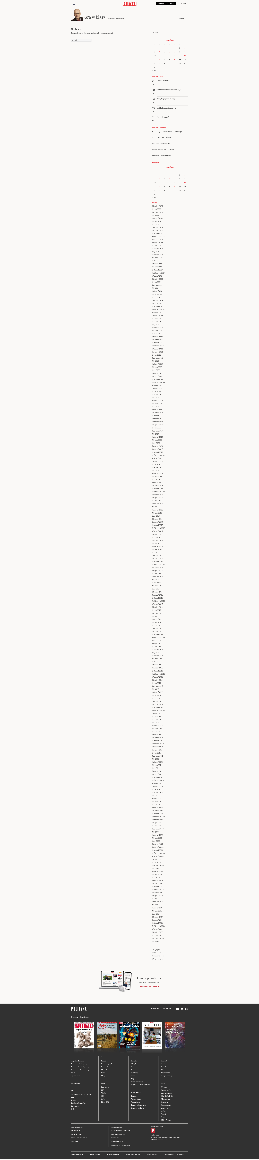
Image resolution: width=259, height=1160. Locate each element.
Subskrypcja (167, 1008)
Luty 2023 (156, 334)
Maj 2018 (155, 507)
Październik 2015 (158, 601)
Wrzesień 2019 (157, 458)
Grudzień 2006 (157, 920)
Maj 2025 (155, 252)
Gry (132, 1078)
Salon (73, 1072)
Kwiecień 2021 (157, 400)
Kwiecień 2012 (157, 726)
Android (156, 1135)
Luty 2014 (156, 662)
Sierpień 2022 (157, 352)
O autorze (182, 18)
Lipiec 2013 (156, 683)
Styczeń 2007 (157, 917)
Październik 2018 (158, 492)
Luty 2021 (156, 407)
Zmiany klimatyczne (138, 1105)
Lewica (73, 1100)
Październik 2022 (158, 346)
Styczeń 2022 (157, 373)
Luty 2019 (156, 479)
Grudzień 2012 (157, 704)
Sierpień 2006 (157, 932)
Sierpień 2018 (157, 498)
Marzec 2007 (157, 911)
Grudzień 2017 (157, 522)
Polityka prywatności (118, 1134)
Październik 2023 (158, 309)
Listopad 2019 (157, 452)
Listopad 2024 (157, 270)
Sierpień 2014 (157, 644)
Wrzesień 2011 (157, 747)
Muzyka (134, 1064)
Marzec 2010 (157, 802)
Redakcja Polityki (77, 1127)
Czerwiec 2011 (157, 756)
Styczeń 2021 (157, 410)
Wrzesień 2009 (157, 820)
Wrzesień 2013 (157, 677)
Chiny (103, 1076)
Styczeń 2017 (157, 555)
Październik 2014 (158, 637)
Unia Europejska (107, 1064)
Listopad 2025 (157, 233)
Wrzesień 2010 (157, 783)
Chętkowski (165, 1072)
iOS (152, 1135)
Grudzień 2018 (157, 486)
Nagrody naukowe (137, 1108)
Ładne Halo (137, 1154)
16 (185, 56)
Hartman (164, 1064)
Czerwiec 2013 (157, 686)
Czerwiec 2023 (157, 322)
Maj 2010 (155, 795)
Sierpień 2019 (157, 461)
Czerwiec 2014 (157, 650)
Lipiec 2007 (156, 899)
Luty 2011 (155, 768)
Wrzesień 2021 (157, 385)
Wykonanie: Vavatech (152, 1154)
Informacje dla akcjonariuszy (121, 1145)
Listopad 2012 (157, 707)
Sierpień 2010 (157, 786)
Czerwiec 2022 (157, 358)
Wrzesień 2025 (157, 239)
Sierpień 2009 (157, 823)
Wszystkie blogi (167, 1076)
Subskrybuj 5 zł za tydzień (148, 986)
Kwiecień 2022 (157, 364)
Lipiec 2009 (156, 826)
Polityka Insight (95, 1154)
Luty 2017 (156, 552)
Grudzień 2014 (157, 631)
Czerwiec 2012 (157, 719)
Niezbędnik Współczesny (80, 1070)
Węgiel (103, 1093)
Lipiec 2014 (156, 647)
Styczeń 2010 (157, 808)
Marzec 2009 (157, 838)
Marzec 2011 (157, 765)
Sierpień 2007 (157, 896)
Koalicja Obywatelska (78, 1103)
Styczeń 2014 (157, 665)
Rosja (103, 1072)
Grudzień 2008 (157, 847)
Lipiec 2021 (156, 391)
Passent (164, 1061)
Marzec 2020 (157, 440)
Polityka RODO (115, 1138)
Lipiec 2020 (156, 428)
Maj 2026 (155, 215)
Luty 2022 (156, 370)
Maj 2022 (155, 361)
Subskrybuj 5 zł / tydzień (166, 3)
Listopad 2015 (157, 598)
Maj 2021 (155, 397)
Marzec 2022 (157, 367)
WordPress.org (157, 959)
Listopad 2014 (157, 634)
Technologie (135, 1102)
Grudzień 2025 (157, 230)
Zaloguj (183, 3)
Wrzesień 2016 (157, 568)
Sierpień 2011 (157, 750)
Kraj (72, 1090)
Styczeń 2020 (157, 446)
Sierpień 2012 (157, 713)
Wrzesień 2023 (157, 312)
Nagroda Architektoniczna (140, 1084)
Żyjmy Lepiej (75, 1076)
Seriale (133, 1070)
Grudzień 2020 (157, 413)
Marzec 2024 (157, 294)
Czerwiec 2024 (157, 285)
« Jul (154, 70)
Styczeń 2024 (157, 300)
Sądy (73, 1109)
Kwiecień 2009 (157, 835)
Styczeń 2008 (157, 880)
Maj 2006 (155, 941)
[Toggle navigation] (74, 4)
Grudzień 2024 (157, 267)
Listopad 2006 (157, 923)
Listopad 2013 (157, 671)
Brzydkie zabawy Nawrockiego (169, 131)
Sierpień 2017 (157, 534)
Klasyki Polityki (167, 1096)
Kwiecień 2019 (157, 473)
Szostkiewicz (166, 1067)
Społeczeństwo (166, 1093)
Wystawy (134, 1072)
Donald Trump (106, 1067)
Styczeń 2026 (157, 227)
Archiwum (165, 1108)
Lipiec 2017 (156, 537)
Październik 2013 (158, 674)
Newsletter (155, 1008)
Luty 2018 (156, 516)
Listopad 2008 (157, 850)
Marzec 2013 (157, 695)
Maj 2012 (155, 723)
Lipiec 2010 (156, 789)
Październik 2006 (158, 926)
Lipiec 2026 (156, 209)
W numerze (74, 1057)
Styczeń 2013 (157, 701)
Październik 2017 (158, 528)
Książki (134, 1061)
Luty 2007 (156, 914)
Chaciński (164, 1070)
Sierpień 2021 (157, 388)
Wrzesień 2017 (157, 531)
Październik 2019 (158, 455)
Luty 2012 (156, 732)
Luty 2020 (156, 443)
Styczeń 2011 (157, 771)
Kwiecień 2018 (157, 510)
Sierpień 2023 (157, 315)
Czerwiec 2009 (158, 829)
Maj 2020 (155, 434)
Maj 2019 (155, 470)
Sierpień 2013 (157, 680)
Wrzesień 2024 (157, 276)
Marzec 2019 (157, 476)
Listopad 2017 (157, 525)
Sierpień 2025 (157, 243)
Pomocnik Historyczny (79, 1064)
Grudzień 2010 (157, 774)
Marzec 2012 (157, 729)
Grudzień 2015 (157, 595)
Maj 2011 (155, 759)
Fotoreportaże (166, 1105)
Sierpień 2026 (157, 206)
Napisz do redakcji (77, 1134)
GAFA (103, 1099)
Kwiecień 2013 (157, 692)
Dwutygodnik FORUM (77, 1154)
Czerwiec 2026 (157, 212)
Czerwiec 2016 (157, 577)
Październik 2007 (158, 890)
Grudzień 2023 (157, 303)
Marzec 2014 (157, 659)
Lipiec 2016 (156, 574)
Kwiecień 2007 (157, 908)
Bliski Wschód (106, 1070)
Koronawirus (75, 1083)
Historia (164, 1087)
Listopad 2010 (157, 777)
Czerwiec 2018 (157, 504)
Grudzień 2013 (157, 668)
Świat (103, 1057)
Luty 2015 (156, 625)
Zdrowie (134, 1096)
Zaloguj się (156, 950)
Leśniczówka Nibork (113, 1154)
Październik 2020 (158, 419)
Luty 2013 (156, 698)
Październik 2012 (158, 710)
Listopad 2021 (157, 379)
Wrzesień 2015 (157, 604)
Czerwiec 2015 (157, 613)
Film (133, 1067)
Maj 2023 (155, 325)
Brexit (103, 1061)
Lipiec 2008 (156, 862)
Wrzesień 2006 (157, 929)
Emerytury (105, 1087)
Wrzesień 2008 (157, 856)
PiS (72, 1097)
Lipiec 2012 (156, 716)
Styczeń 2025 (157, 264)
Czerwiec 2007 (157, 902)
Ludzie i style (166, 1090)
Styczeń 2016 (157, 592)
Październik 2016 (158, 565)
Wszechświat (136, 1099)
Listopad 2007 (157, 887)
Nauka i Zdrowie (136, 1092)
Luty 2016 (156, 589)
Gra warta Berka (164, 137)
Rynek (103, 1083)
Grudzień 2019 (157, 449)
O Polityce (74, 1141)
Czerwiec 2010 (157, 792)
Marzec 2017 (157, 549)
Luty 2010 (156, 805)
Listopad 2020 (157, 416)
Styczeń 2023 (157, 337)
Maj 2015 (155, 616)
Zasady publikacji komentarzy (121, 1130)
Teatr (133, 1076)
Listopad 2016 (157, 562)
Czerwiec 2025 (157, 249)
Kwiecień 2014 (157, 656)
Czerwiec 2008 (158, 865)
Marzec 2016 (157, 586)
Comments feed (158, 956)
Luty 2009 (156, 841)
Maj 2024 (155, 288)
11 (159, 56)
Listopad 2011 (157, 741)
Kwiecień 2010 (157, 798)
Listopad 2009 (157, 814)
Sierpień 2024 (157, 279)
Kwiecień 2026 (157, 218)
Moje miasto (165, 1099)
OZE (102, 1096)
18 (159, 60)
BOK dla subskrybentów (79, 1138)
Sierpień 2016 (157, 571)
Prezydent (75, 1106)
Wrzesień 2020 (157, 422)
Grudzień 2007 (157, 884)
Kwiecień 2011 (157, 762)
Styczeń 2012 (157, 735)
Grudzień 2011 (157, 738)
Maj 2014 (155, 653)
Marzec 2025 (157, 258)
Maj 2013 (155, 689)
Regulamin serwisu (117, 1127)
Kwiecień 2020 (157, 437)
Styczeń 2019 (157, 483)
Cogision (132, 1154)
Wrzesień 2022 (157, 349)
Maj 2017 (155, 543)
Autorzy (164, 1111)
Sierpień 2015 (157, 607)
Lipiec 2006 (156, 935)
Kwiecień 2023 (157, 328)
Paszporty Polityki (137, 1082)
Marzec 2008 (157, 874)
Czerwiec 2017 (157, 540)
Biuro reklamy (75, 1130)
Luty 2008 (156, 877)
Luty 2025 (156, 261)
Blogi (163, 1057)
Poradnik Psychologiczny (80, 1067)
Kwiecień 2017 (157, 546)
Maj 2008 (155, 868)
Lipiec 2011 (156, 753)
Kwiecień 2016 (157, 583)
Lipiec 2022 (156, 355)
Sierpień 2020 (157, 425)
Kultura (133, 1057)
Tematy (164, 1114)
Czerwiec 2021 (157, 394)
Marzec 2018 (157, 513)
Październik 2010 (158, 780)
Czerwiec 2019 (157, 467)
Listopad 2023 (157, 306)
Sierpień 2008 (157, 859)
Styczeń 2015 (157, 628)
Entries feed (156, 953)
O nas (163, 1117)
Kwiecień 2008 (157, 871)
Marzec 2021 (157, 404)
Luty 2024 (156, 297)
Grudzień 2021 (157, 376)
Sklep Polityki (166, 1120)
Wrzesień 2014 (157, 640)
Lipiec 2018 (156, 501)
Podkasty (164, 1102)
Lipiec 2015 (156, 610)
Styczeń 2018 (157, 519)
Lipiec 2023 (156, 318)
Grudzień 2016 (157, 558)
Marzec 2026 (157, 221)
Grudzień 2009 (157, 811)
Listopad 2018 (157, 489)
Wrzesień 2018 (157, 495)
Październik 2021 (158, 382)
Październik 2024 (158, 273)
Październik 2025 (158, 236)
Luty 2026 (156, 224)
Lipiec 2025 (156, 246)
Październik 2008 (158, 853)
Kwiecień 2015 (157, 619)
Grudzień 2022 (157, 340)
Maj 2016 (155, 580)
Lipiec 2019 (156, 464)
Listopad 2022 (157, 343)
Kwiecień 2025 (157, 255)
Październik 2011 (158, 744)
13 (169, 56)
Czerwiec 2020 (157, 431)
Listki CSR (105, 1102)
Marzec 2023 (157, 331)
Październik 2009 (158, 817)
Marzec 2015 (157, 622)
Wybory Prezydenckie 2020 (81, 1094)
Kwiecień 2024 (157, 291)
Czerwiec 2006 (158, 938)
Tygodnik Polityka (77, 1061)
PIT (102, 1090)
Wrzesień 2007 (157, 893)
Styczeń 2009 (157, 844)
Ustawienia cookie (117, 1141)
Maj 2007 (155, 905)
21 (174, 60)
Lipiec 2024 (156, 282)
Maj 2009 (155, 832)
